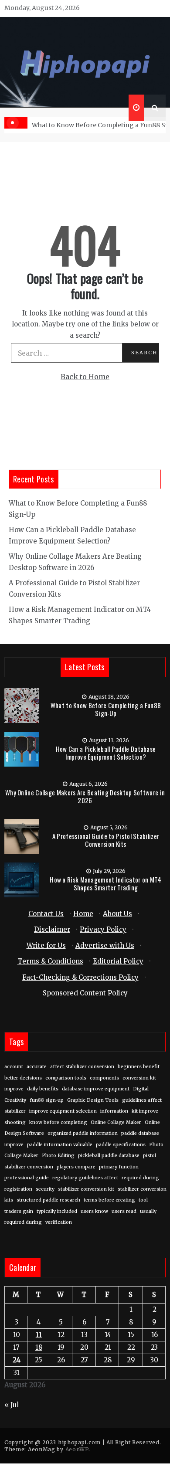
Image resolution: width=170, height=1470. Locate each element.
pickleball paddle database (108, 1155)
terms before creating (109, 1200)
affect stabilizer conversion (82, 1066)
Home (83, 914)
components (104, 1078)
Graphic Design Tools (93, 1100)
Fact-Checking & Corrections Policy (80, 977)
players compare (76, 1167)
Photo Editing (58, 1155)
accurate (37, 1066)
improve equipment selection (63, 1111)
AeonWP (76, 1449)
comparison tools (65, 1078)
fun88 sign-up (47, 1100)
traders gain (18, 1211)
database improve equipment (95, 1089)
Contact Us (46, 914)
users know (94, 1211)
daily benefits (42, 1089)
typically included (57, 1211)
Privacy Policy (103, 929)
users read (124, 1211)
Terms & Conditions (50, 961)
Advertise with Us (104, 945)
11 (39, 1335)
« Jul (11, 1405)
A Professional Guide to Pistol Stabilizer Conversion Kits (105, 840)
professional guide (26, 1178)
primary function (119, 1167)
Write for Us (46, 945)
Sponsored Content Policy (85, 993)
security (45, 1189)
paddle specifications (121, 1144)
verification (58, 1222)
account (13, 1066)
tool (143, 1200)
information (114, 1111)
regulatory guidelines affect (85, 1178)
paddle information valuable (59, 1144)
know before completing (58, 1122)
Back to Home (85, 376)
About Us (117, 914)
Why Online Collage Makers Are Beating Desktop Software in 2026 (85, 796)
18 (38, 1347)
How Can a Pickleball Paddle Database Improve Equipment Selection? (106, 752)
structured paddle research (48, 1200)
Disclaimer (52, 929)
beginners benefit (139, 1066)
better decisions (23, 1078)
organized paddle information (83, 1133)
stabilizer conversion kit (86, 1189)
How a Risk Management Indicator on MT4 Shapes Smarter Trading (105, 883)
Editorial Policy (118, 961)
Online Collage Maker (116, 1122)
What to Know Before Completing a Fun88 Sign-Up (106, 709)
